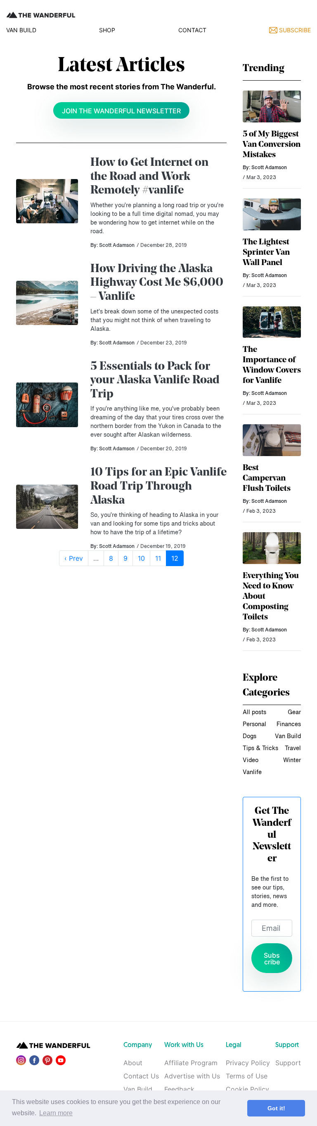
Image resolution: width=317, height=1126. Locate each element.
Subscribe (272, 958)
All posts (254, 712)
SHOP (107, 29)
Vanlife (252, 772)
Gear (294, 712)
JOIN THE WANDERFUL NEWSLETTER (121, 111)
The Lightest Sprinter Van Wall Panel (266, 252)
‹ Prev (73, 558)
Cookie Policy (247, 1089)
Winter (292, 760)
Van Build (288, 736)
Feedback (179, 1089)
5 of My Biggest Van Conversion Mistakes (271, 144)
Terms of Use (246, 1076)
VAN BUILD (21, 29)
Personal (254, 724)
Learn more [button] (56, 1112)
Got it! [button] (276, 1108)
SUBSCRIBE (294, 29)
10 (141, 558)
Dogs (249, 736)
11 (158, 558)
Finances (289, 724)
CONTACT (192, 29)
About (132, 1063)
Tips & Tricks (260, 748)
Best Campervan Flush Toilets (267, 478)
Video (250, 760)
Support (288, 1063)
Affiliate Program (191, 1063)
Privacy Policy (248, 1063)
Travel (293, 748)
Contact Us (141, 1076)
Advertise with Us (192, 1076)
